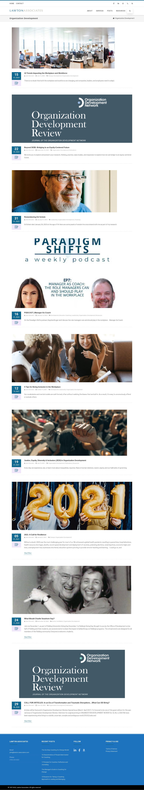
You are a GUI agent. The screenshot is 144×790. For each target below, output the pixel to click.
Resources (120, 11)
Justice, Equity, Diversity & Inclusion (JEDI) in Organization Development (55, 460)
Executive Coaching (65, 315)
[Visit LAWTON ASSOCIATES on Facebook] (79, 751)
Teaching (77, 219)
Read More (27, 553)
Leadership (54, 219)
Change (50, 76)
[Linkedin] (118, 3)
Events (54, 621)
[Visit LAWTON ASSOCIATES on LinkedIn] (75, 751)
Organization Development (70, 76)
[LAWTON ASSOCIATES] (26, 14)
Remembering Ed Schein (34, 217)
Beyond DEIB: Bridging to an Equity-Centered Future (46, 147)
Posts (109, 11)
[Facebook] (113, 3)
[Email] (123, 3)
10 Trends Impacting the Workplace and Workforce (45, 73)
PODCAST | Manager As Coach (37, 313)
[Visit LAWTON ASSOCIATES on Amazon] (84, 751)
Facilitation (59, 621)
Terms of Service (111, 749)
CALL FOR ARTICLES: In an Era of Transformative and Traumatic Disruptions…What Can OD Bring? (67, 703)
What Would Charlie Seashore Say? (39, 619)
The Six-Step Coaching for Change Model (55, 750)
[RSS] (132, 3)
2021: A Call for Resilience (35, 535)
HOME (12, 3)
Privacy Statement (111, 751)
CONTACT (20, 3)
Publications (72, 150)
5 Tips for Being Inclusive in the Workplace (42, 387)
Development (58, 76)
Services (100, 11)
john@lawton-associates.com (19, 752)
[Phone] (127, 3)
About (89, 11)
